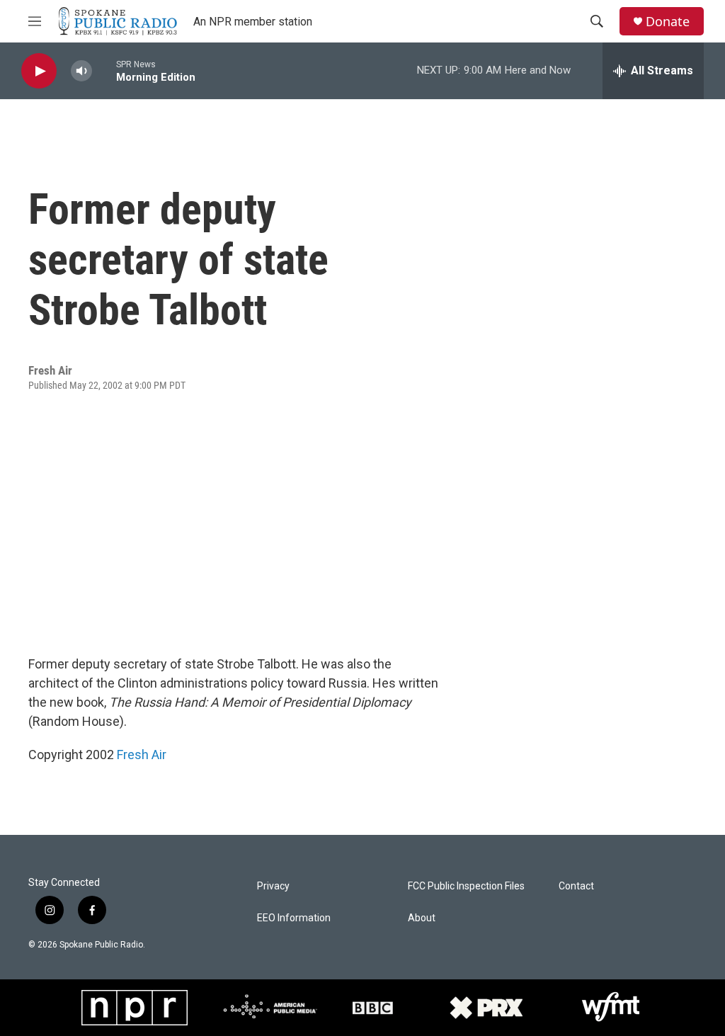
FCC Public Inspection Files (466, 886)
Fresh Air (141, 754)
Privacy (273, 886)
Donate (668, 21)
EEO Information (294, 918)
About (421, 918)
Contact (576, 886)
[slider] (104, 70)
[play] (39, 71)
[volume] (81, 71)
